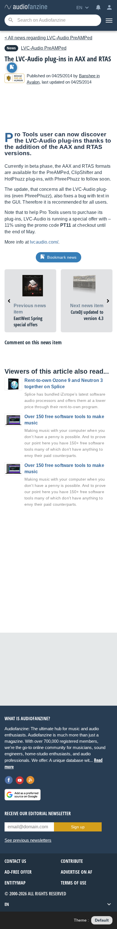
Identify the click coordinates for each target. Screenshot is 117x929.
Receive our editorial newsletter (38, 813)
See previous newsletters (28, 840)
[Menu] (109, 20)
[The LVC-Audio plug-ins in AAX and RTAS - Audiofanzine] (26, 7)
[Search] (10, 20)
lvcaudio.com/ (44, 242)
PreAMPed (43, 48)
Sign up (78, 827)
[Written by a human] (14, 79)
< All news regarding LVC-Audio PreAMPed (48, 37)
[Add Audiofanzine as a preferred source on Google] (23, 794)
